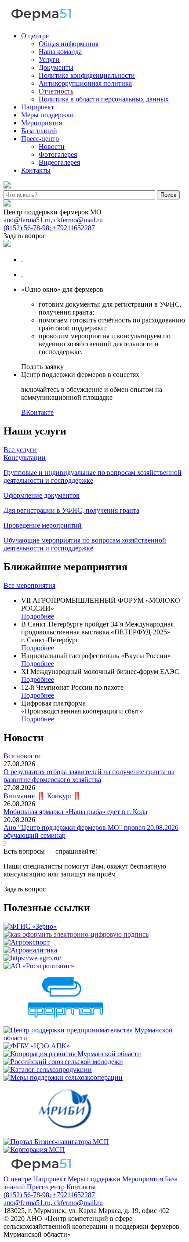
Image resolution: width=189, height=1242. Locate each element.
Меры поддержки (47, 115)
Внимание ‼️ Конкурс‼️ (42, 796)
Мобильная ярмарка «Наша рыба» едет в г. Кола (75, 811)
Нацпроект (37, 107)
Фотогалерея (58, 154)
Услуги (49, 59)
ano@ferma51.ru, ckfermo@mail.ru (53, 220)
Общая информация (68, 43)
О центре (35, 36)
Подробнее (37, 616)
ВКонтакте (37, 412)
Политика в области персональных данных (104, 99)
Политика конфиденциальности (87, 75)
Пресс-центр (40, 138)
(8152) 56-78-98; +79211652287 (49, 228)
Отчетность (56, 91)
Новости (52, 146)
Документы (56, 67)
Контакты (36, 170)
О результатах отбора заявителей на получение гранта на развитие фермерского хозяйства (89, 775)
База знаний (39, 130)
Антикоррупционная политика (85, 83)
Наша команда (60, 51)
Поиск (168, 195)
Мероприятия (41, 123)
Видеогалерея (59, 162)
